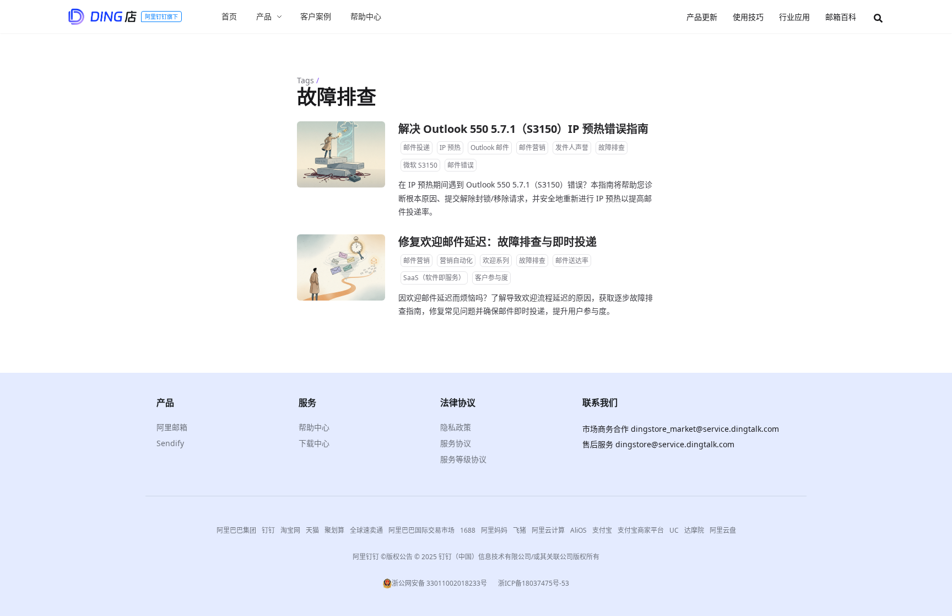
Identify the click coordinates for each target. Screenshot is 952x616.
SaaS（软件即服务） (434, 277)
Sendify (170, 443)
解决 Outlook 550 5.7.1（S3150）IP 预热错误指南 (523, 128)
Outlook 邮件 (489, 147)
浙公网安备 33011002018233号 (439, 583)
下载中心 (314, 443)
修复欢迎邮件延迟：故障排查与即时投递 (497, 241)
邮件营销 (532, 147)
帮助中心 (314, 427)
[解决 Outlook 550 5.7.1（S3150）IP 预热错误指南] (341, 154)
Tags (305, 80)
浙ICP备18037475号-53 (533, 583)
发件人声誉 (571, 147)
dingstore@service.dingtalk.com (674, 444)
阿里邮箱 (171, 427)
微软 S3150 (420, 165)
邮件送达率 (571, 260)
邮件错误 (460, 165)
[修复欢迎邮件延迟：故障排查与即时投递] (341, 267)
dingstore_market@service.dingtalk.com (705, 429)
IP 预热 (450, 147)
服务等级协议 (463, 459)
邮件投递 (416, 147)
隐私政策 (455, 427)
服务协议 (455, 443)
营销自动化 (456, 260)
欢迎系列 (496, 260)
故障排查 (611, 147)
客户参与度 (491, 277)
